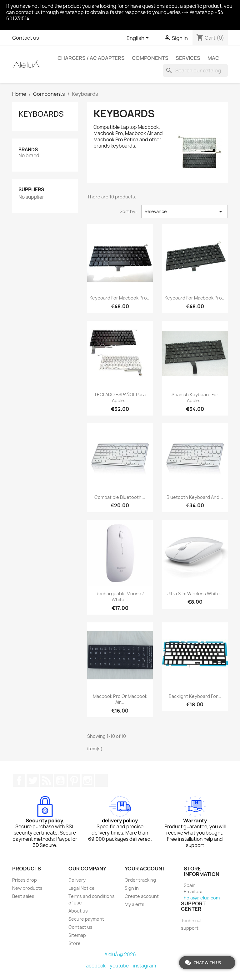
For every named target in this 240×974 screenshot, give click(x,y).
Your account (145, 868)
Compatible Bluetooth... (119, 497)
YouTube (60, 780)
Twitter (33, 780)
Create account (142, 896)
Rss (46, 780)
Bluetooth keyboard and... (195, 497)
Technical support (191, 924)
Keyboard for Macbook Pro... (120, 298)
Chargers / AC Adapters (91, 58)
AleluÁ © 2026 (120, 954)
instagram (144, 965)
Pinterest (74, 780)
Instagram (88, 780)
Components (150, 58)
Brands (28, 149)
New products (27, 888)
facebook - (97, 965)
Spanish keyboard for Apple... (195, 398)
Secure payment (86, 919)
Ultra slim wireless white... (195, 594)
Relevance (184, 211)
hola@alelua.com (202, 898)
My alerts (134, 904)
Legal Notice (81, 888)
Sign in (132, 888)
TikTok (101, 780)
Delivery (77, 880)
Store (74, 943)
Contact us (25, 37)
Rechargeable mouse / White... (120, 597)
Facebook (19, 780)
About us (78, 911)
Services (188, 58)
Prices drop (24, 880)
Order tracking (140, 880)
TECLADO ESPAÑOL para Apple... (120, 398)
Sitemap (77, 935)
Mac (213, 58)
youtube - (121, 965)
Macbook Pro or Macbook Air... (120, 699)
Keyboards (41, 114)
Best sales (23, 896)
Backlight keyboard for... (195, 696)
